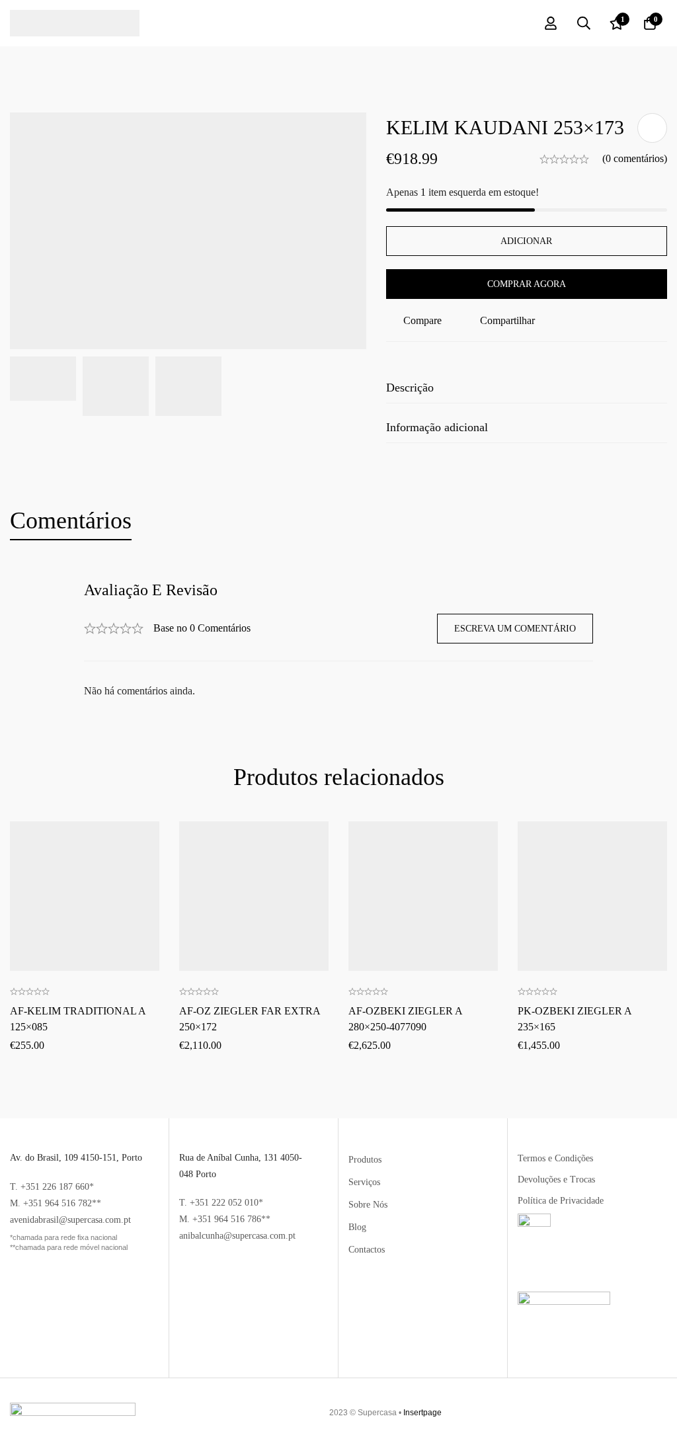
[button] (84, 851)
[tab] (71, 521)
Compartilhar (507, 320)
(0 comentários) (634, 158)
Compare (422, 320)
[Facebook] (644, 1412)
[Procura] (583, 23)
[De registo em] (550, 23)
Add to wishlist (652, 128)
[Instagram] (657, 1412)
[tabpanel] (338, 640)
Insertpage (422, 1412)
